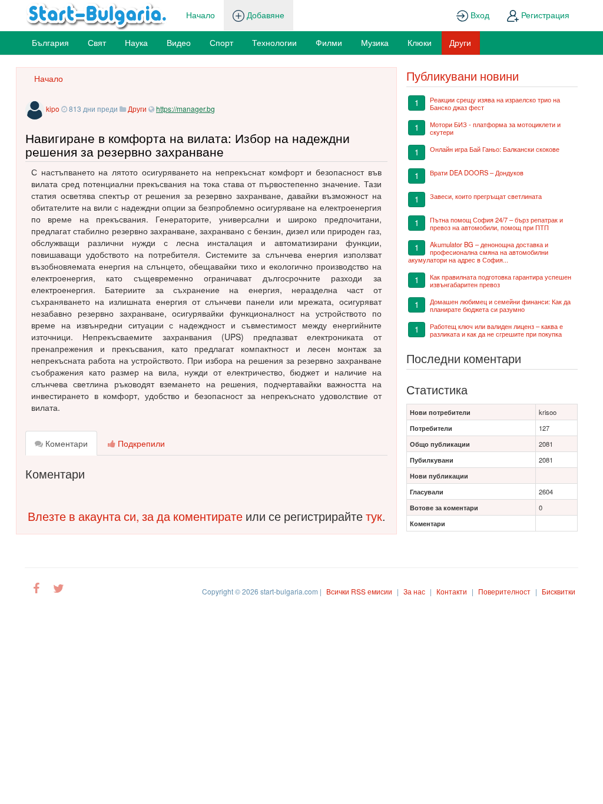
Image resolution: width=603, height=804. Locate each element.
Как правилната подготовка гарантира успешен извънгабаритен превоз (500, 280)
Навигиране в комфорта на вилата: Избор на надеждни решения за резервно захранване (187, 144)
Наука (136, 42)
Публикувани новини (462, 75)
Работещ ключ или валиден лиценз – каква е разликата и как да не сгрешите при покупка (496, 329)
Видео (179, 42)
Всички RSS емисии (359, 591)
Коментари (65, 443)
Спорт (221, 42)
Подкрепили (140, 443)
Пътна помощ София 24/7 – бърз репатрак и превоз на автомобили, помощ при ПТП (496, 223)
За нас (414, 591)
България (50, 42)
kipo (52, 109)
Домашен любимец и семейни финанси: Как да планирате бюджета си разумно (500, 305)
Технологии (274, 42)
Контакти (451, 591)
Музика (375, 42)
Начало (200, 15)
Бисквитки (558, 591)
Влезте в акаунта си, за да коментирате (135, 515)
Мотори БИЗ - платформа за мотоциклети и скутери (495, 128)
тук (374, 515)
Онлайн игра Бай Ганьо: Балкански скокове (494, 149)
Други (460, 42)
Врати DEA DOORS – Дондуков (477, 172)
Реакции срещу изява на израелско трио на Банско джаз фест (495, 103)
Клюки (419, 42)
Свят (97, 42)
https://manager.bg (185, 109)
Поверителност (504, 591)
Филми (329, 42)
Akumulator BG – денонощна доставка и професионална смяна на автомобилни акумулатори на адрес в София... (478, 252)
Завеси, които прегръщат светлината (486, 196)
